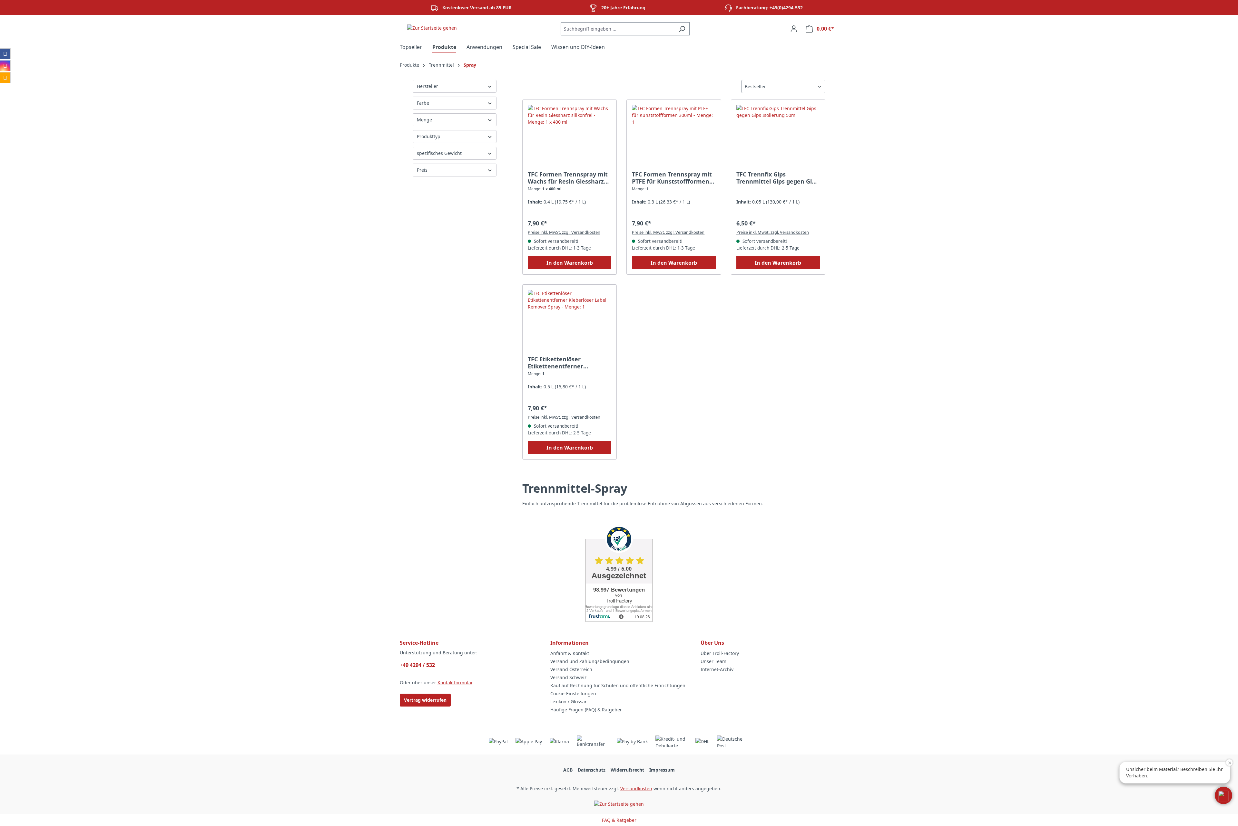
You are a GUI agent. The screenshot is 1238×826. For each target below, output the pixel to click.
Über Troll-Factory (720, 653)
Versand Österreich (571, 669)
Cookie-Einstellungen (573, 693)
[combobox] (618, 28)
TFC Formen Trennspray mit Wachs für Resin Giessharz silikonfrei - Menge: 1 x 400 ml (568, 178)
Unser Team (713, 661)
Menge (424, 120)
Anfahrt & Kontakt (569, 653)
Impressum (662, 770)
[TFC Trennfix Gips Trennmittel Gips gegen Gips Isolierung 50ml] (778, 137)
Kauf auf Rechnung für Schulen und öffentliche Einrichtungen (617, 685)
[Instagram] (5, 66)
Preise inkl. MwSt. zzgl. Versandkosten (564, 232)
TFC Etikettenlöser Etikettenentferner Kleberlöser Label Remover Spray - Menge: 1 (566, 363)
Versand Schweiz (568, 677)
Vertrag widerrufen (425, 700)
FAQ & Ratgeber (619, 820)
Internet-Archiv (717, 669)
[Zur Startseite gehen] (432, 27)
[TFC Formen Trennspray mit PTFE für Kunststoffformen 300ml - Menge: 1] (673, 137)
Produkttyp (428, 136)
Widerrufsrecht (627, 770)
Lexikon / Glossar (568, 701)
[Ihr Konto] (793, 28)
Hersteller (427, 86)
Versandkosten (636, 788)
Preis (422, 170)
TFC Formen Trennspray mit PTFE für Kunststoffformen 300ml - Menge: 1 (672, 178)
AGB (568, 770)
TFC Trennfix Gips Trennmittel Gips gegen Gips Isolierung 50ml (777, 178)
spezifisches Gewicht (439, 153)
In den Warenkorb (569, 262)
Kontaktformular (454, 682)
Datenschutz (591, 770)
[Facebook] (5, 54)
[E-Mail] (5, 77)
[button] (1223, 795)
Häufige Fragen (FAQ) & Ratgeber (586, 710)
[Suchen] (682, 28)
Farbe (423, 103)
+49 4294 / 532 (417, 665)
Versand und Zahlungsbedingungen (589, 661)
